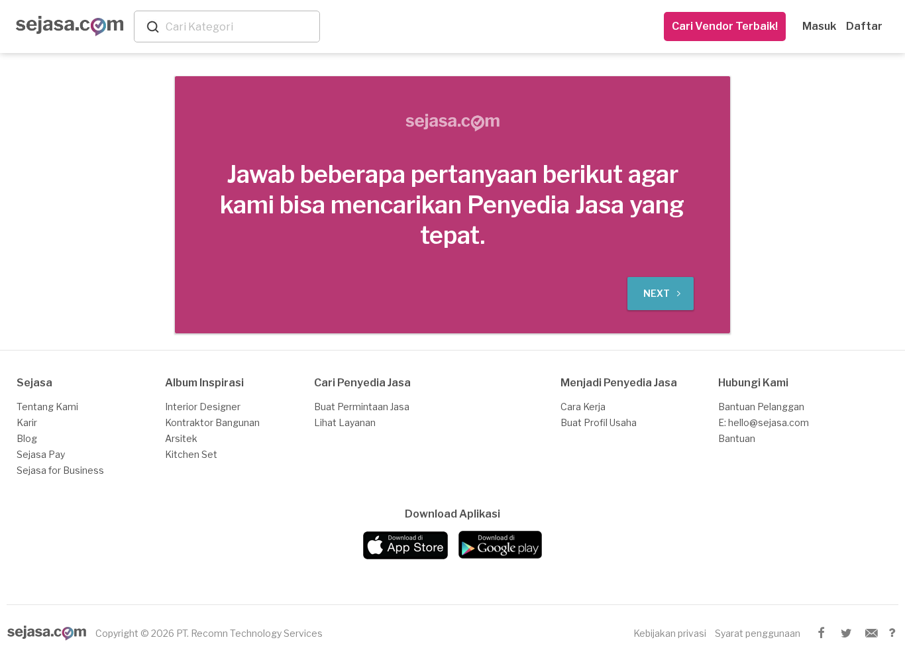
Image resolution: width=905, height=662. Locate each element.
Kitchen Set (191, 454)
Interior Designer (202, 406)
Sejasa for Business (60, 470)
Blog (27, 438)
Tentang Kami (47, 406)
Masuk (819, 26)
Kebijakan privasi (669, 633)
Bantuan (736, 438)
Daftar (864, 26)
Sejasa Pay (41, 454)
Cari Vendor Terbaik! (725, 26)
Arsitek (181, 438)
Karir (27, 422)
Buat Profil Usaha (598, 422)
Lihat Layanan (345, 422)
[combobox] (239, 27)
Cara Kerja (583, 406)
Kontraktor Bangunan (212, 422)
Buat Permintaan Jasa (361, 406)
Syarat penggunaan (757, 633)
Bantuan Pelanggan (761, 406)
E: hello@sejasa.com (763, 422)
